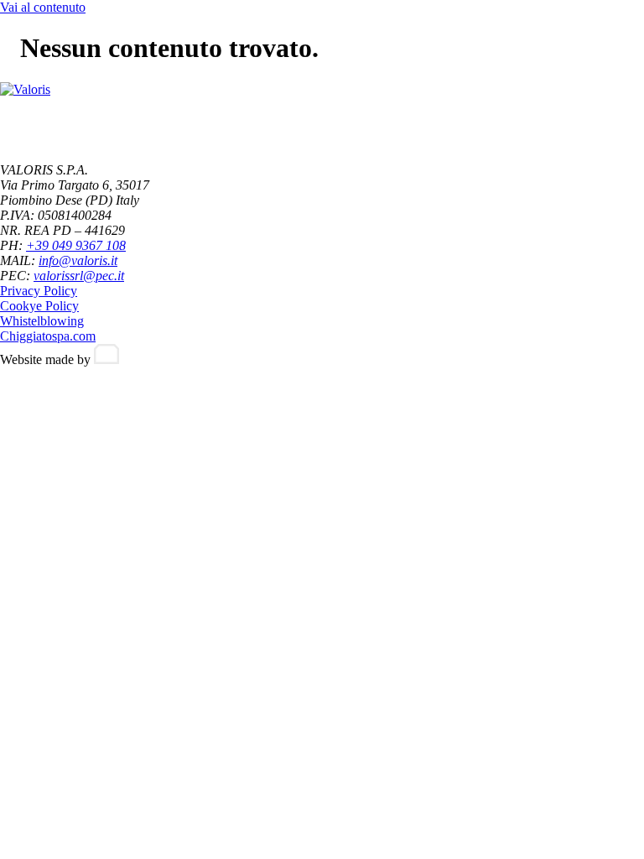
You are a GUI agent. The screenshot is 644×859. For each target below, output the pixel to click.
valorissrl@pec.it (79, 275)
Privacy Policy (38, 291)
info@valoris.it (78, 260)
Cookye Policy (39, 306)
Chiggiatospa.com (48, 336)
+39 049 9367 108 (76, 245)
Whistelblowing (42, 321)
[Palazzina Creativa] (106, 359)
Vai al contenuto (43, 7)
